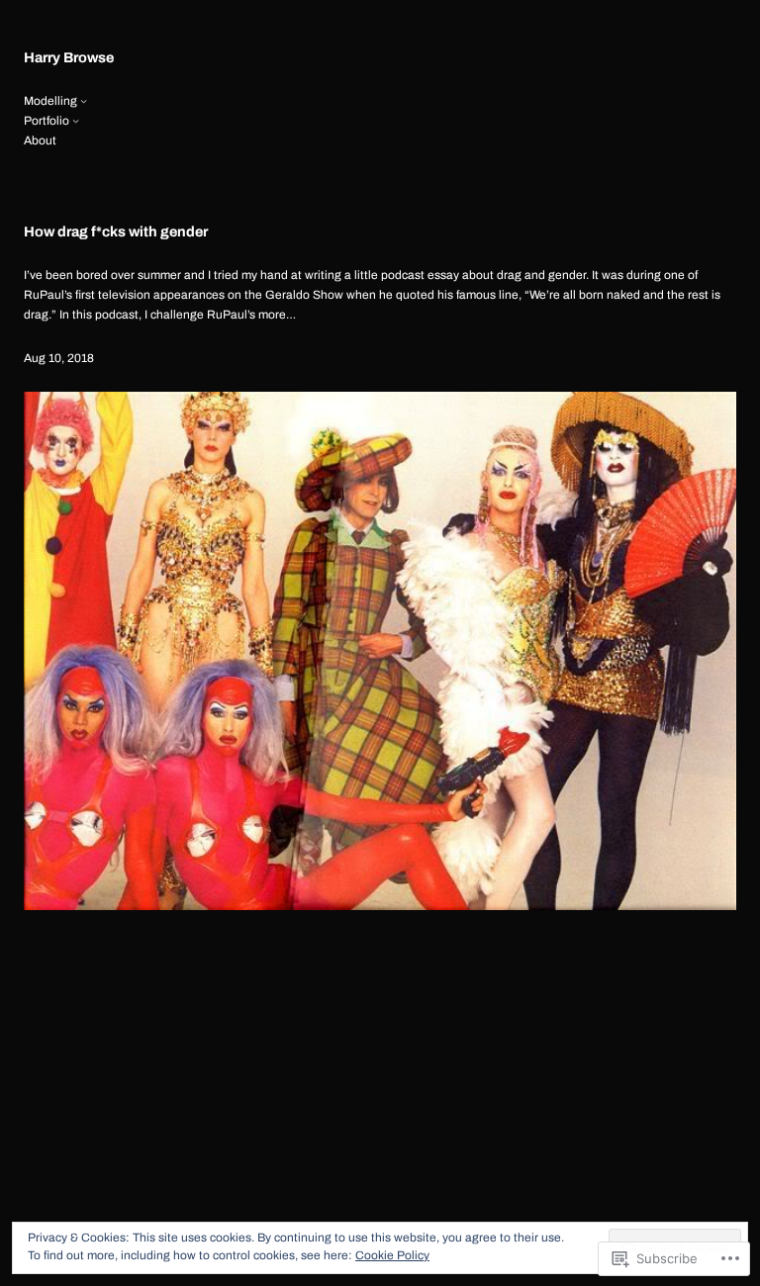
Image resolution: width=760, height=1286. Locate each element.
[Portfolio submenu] (75, 120)
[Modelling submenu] (83, 100)
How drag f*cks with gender (116, 231)
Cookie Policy (392, 1255)
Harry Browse (69, 57)
